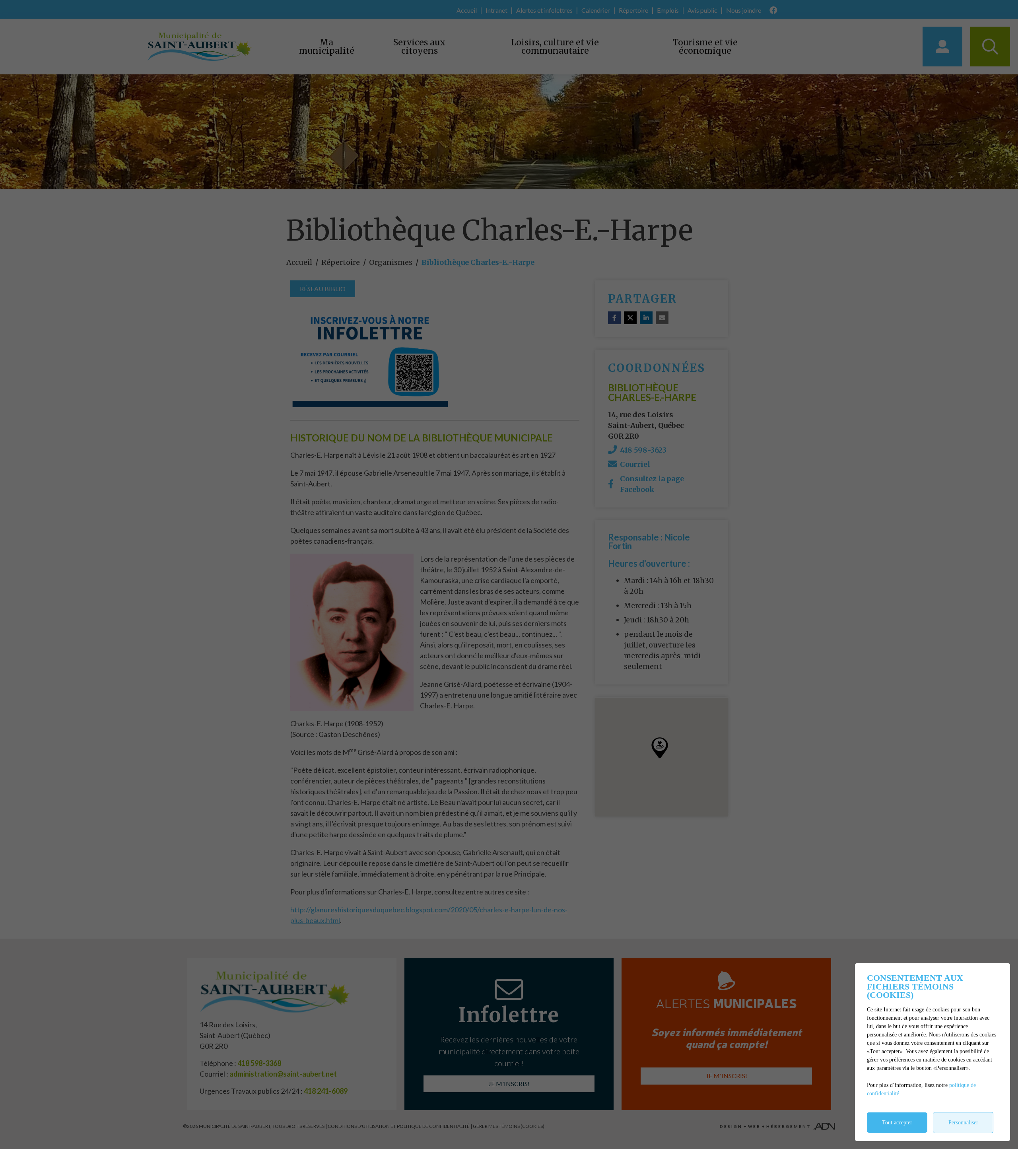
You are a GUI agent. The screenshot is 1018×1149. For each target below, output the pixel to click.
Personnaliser (963, 1123)
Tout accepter (897, 1123)
